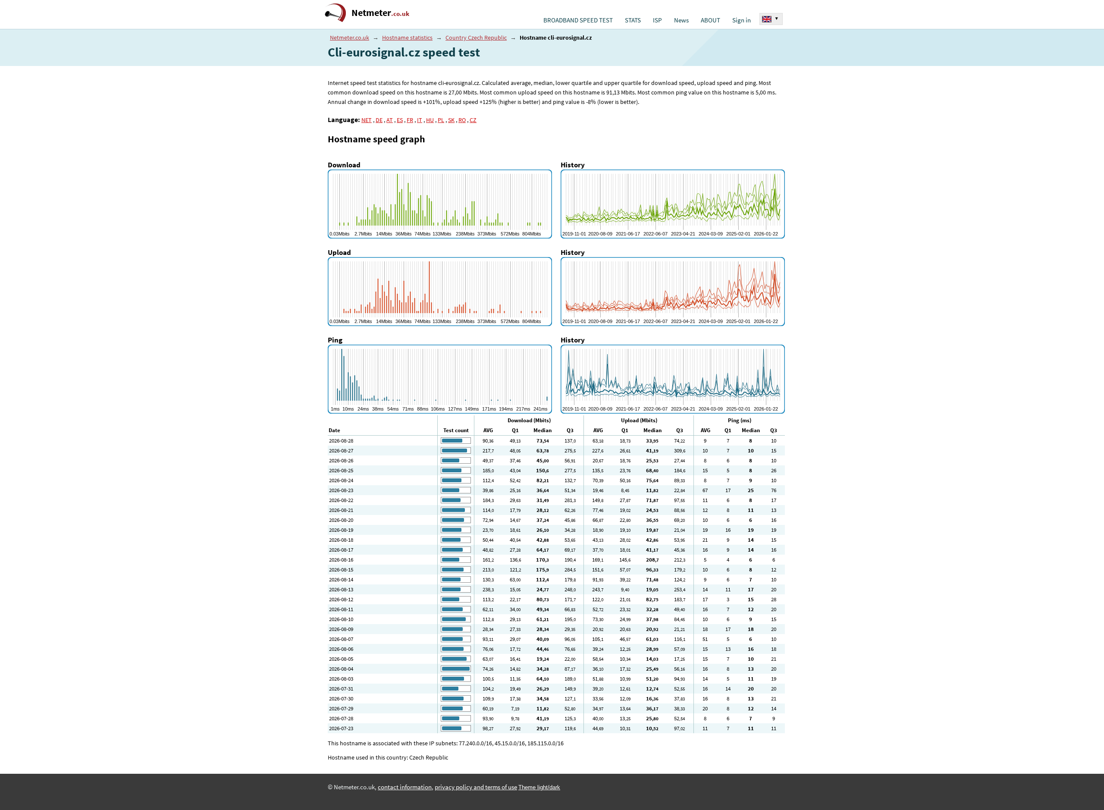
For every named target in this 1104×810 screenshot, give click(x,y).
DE (379, 120)
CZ (473, 120)
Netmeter (380, 13)
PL (441, 120)
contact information (405, 787)
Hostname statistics (407, 37)
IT (419, 120)
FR (410, 120)
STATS (633, 20)
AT (389, 120)
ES (400, 120)
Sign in (741, 20)
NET (366, 120)
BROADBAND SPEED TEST (578, 20)
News (681, 20)
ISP (657, 20)
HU (430, 120)
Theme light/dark (539, 787)
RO (462, 120)
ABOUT (710, 20)
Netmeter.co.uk (349, 37)
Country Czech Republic (476, 37)
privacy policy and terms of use (476, 787)
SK (451, 120)
